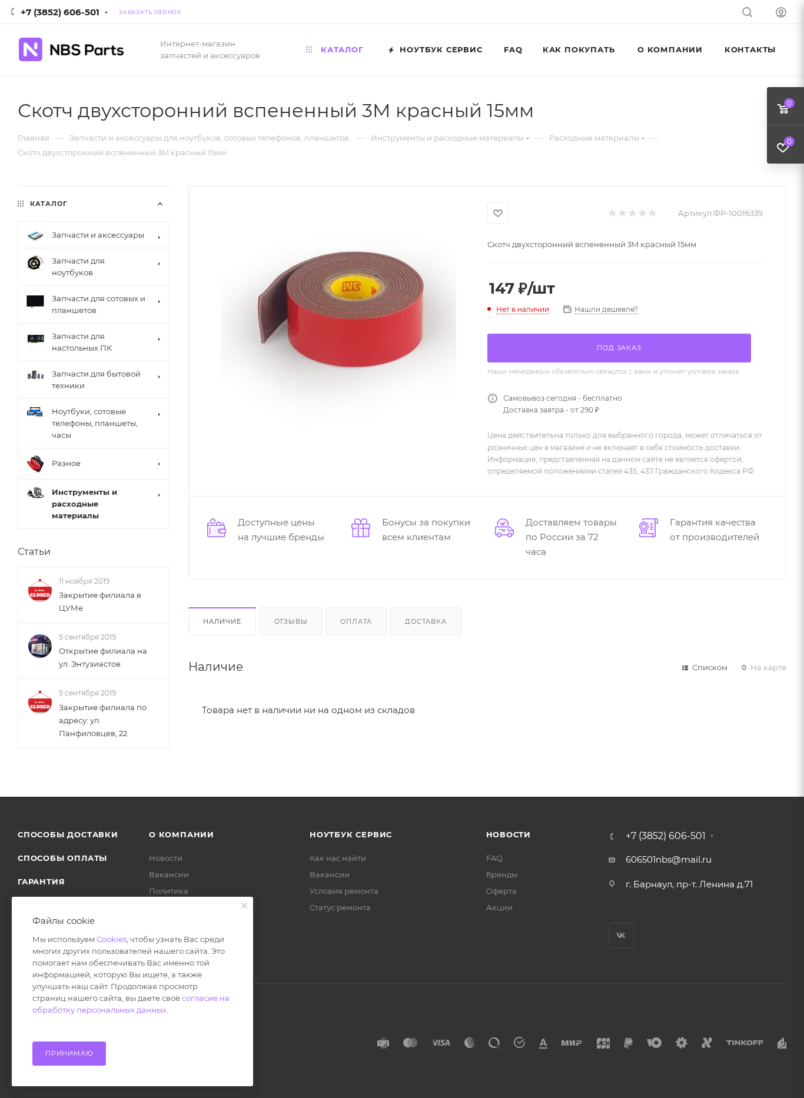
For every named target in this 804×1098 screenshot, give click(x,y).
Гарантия (41, 881)
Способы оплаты (62, 858)
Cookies (112, 939)
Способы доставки (68, 834)
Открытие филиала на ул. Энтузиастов (103, 657)
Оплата (356, 621)
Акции (499, 907)
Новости (165, 858)
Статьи (34, 551)
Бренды (501, 874)
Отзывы (291, 621)
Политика (168, 891)
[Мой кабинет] (781, 13)
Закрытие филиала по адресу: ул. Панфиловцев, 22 (103, 720)
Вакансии (169, 874)
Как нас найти (338, 858)
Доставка (425, 621)
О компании (181, 834)
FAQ (494, 858)
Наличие (222, 621)
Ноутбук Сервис (351, 834)
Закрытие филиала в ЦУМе (100, 601)
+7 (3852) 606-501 (60, 12)
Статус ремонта (340, 907)
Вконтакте (621, 935)
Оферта (501, 891)
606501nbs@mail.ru (669, 859)
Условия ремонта (344, 891)
